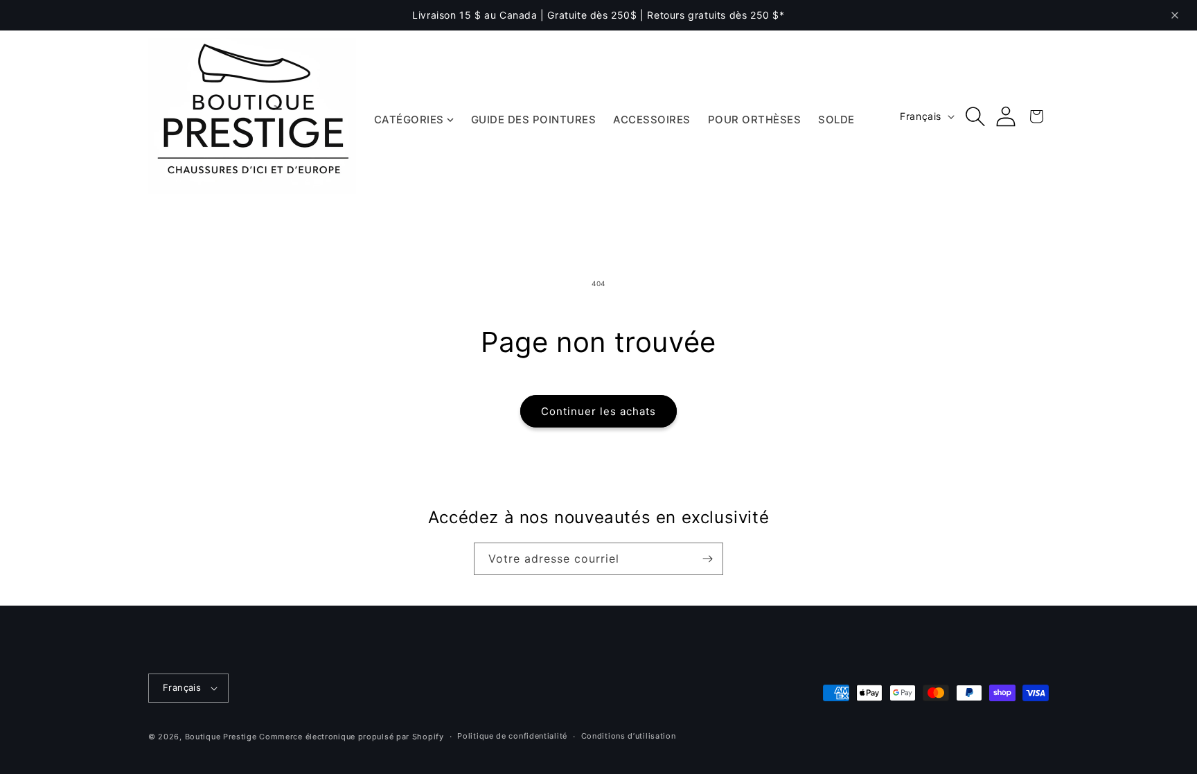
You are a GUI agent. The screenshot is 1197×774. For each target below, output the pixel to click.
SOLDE (836, 119)
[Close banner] (1175, 15)
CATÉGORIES (409, 119)
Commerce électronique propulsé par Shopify (351, 736)
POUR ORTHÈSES (754, 119)
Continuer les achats (598, 411)
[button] (975, 116)
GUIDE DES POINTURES (533, 119)
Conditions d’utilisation (628, 736)
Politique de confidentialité (512, 736)
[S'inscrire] (707, 559)
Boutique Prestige (221, 736)
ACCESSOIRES (652, 119)
